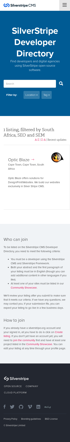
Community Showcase (24, 287)
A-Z (37, 140)
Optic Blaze (19, 159)
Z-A (43, 140)
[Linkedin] (40, 407)
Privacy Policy (10, 419)
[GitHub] (23, 407)
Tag (45, 95)
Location (30, 95)
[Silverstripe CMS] (20, 6)
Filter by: (11, 95)
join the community (24, 340)
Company (32, 386)
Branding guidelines (31, 419)
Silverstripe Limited (15, 425)
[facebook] (6, 407)
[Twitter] (14, 407)
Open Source (13, 386)
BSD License (51, 419)
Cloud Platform (15, 392)
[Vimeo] (32, 407)
